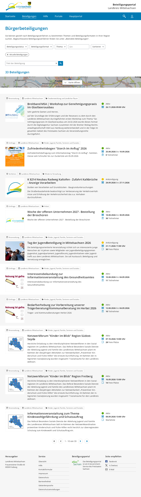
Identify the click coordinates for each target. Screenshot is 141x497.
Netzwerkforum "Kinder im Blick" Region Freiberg (60, 376)
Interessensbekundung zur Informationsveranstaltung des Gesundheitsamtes (60, 275)
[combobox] (79, 46)
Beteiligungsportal (124, 4)
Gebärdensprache (46, 485)
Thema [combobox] (59, 46)
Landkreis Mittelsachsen (15, 461)
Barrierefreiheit (45, 481)
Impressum (43, 473)
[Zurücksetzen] (56, 63)
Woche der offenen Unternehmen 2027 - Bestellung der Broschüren (61, 213)
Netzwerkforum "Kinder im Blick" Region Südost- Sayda (59, 337)
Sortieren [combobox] (96, 46)
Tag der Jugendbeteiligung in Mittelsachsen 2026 (59, 243)
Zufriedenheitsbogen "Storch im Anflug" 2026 (56, 148)
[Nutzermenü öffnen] (132, 16)
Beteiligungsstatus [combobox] (15, 46)
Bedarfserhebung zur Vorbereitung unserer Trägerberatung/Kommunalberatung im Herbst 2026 (61, 306)
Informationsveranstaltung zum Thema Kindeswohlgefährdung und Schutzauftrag (55, 415)
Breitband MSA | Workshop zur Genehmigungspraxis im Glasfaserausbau (62, 105)
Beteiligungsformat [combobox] (40, 46)
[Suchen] (60, 63)
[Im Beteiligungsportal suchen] (124, 16)
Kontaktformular (45, 469)
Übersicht (42, 461)
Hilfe (40, 465)
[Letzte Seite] (86, 441)
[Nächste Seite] (80, 441)
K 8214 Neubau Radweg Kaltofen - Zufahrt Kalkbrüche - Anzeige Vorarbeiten (62, 181)
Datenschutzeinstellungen (49, 489)
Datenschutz (44, 477)
